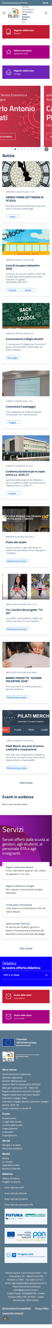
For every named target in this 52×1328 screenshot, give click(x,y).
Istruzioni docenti (31, 1094)
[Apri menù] (4, 13)
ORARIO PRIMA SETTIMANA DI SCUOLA (25, 199)
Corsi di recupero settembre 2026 (23, 267)
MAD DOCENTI (33, 1084)
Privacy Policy (42, 1308)
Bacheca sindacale (11, 1168)
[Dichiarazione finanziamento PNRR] (16, 1043)
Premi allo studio (16, 542)
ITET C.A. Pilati (11, 975)
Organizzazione (9, 1128)
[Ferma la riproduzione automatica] (46, 149)
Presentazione (9, 1118)
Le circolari (7, 1161)
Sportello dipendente (12, 1077)
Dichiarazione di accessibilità (16, 1308)
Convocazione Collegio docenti (24, 339)
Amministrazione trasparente (16, 1074)
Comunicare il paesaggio (21, 406)
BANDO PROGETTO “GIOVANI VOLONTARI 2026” (24, 679)
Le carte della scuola (12, 1125)
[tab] (12, 149)
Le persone (7, 1132)
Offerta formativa (10, 1178)
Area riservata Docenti (16, 1193)
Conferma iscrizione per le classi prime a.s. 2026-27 (25, 473)
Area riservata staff (14, 1187)
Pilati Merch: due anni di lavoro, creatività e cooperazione (25, 747)
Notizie (5, 1158)
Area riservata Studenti (16, 1199)
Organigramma (9, 1135)
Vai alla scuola (16, 136)
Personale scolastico (12, 1148)
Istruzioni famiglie (31, 1091)
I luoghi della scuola (11, 1121)
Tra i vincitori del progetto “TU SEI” (24, 611)
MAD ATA (33, 1088)
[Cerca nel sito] (46, 13)
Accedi (45, 2)
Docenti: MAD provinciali (14, 1081)
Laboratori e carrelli (18, 1108)
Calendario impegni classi (14, 1098)
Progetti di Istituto (11, 1182)
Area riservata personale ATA (19, 1204)
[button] (26, 1218)
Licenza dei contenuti (12, 1313)
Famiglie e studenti (11, 1145)
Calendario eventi (10, 1165)
